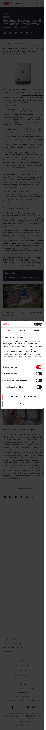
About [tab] (36, 330)
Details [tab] (22, 330)
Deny (22, 404)
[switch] (39, 373)
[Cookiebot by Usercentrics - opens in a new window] (32, 324)
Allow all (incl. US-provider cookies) (22, 397)
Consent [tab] (8, 330)
